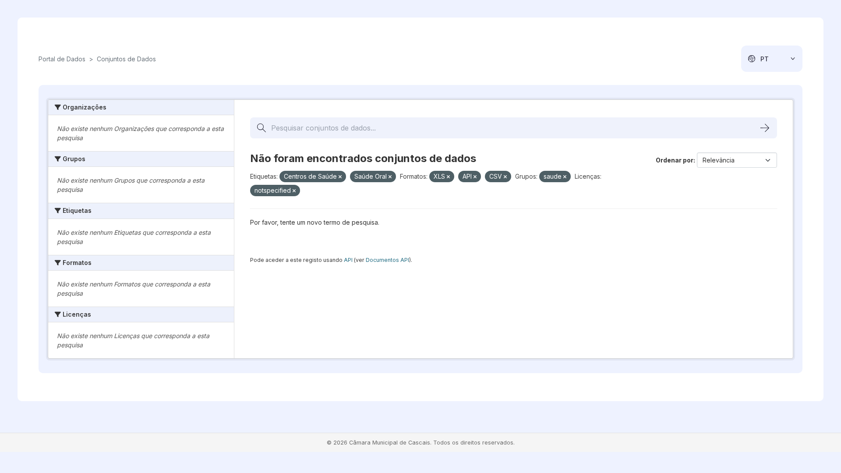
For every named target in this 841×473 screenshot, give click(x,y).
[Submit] (765, 127)
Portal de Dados (62, 59)
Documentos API (387, 260)
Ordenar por (674, 160)
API (348, 260)
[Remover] (340, 177)
